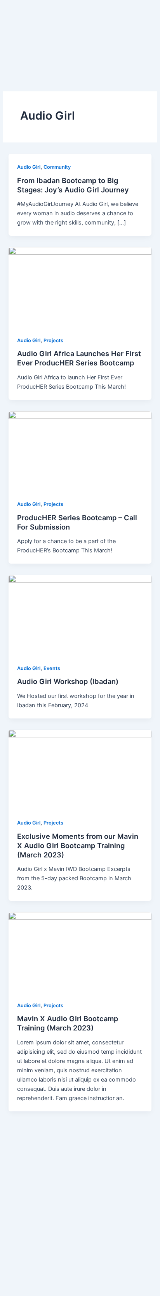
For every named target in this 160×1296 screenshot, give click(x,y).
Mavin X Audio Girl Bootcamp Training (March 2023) (67, 1023)
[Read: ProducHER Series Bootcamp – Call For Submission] (80, 450)
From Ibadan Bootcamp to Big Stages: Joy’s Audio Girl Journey (73, 185)
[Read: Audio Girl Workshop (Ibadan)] (80, 614)
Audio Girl (28, 167)
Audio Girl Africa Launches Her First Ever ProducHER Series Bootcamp (79, 358)
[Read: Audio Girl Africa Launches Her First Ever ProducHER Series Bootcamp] (80, 286)
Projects (53, 340)
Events (51, 668)
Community (57, 167)
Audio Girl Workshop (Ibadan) (67, 681)
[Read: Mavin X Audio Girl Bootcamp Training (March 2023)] (80, 951)
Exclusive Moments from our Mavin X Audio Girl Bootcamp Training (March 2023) (77, 845)
